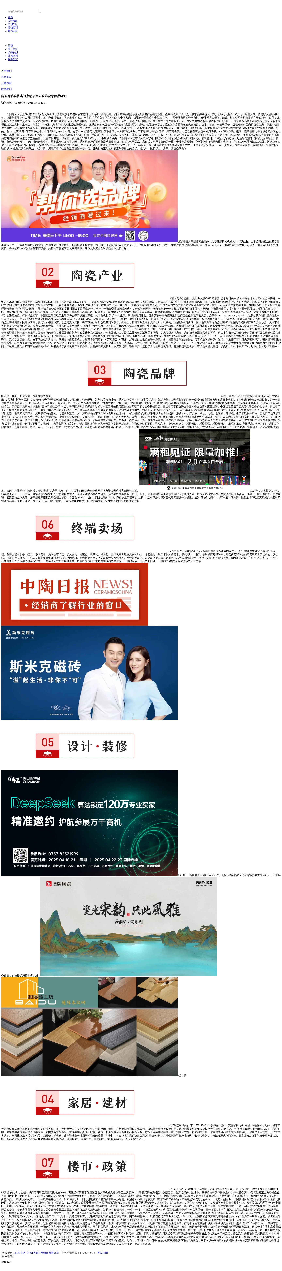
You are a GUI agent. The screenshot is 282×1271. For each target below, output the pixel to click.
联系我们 (13, 31)
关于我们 (13, 20)
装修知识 (13, 24)
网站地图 (102, 1252)
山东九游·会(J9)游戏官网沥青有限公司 (37, 1252)
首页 (10, 17)
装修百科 (13, 27)
